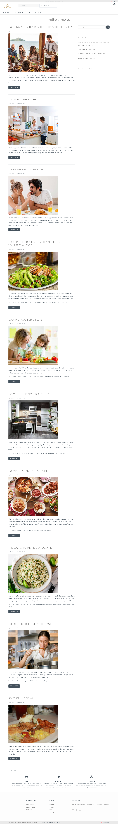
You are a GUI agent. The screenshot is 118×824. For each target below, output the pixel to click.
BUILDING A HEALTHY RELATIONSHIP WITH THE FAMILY (40, 27)
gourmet (28, 530)
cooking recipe (21, 530)
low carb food (63, 604)
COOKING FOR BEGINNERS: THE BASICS (30, 624)
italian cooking (35, 530)
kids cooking (65, 376)
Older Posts (12, 770)
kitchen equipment (48, 453)
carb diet (22, 604)
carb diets (28, 604)
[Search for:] (92, 27)
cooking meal (15, 302)
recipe (49, 530)
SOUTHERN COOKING (20, 698)
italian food (43, 530)
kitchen (30, 453)
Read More (14, 87)
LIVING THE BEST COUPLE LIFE (25, 169)
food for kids (57, 376)
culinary (37, 681)
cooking (14, 453)
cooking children (26, 376)
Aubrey (12, 31)
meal (64, 453)
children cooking (16, 376)
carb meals (41, 604)
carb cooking (15, 604)
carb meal (35, 604)
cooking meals (24, 302)
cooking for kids (48, 376)
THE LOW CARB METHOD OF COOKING (30, 547)
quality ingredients (62, 302)
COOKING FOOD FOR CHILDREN (26, 319)
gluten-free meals (22, 453)
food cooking (32, 302)
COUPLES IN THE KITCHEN (23, 99)
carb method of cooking (52, 604)
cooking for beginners (23, 681)
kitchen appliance (37, 453)
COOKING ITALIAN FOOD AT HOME (28, 471)
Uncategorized (21, 31)
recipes (46, 681)
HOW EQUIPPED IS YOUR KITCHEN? (28, 394)
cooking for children (38, 376)
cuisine (32, 681)
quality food (40, 302)
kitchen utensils (57, 453)
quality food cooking (50, 302)
